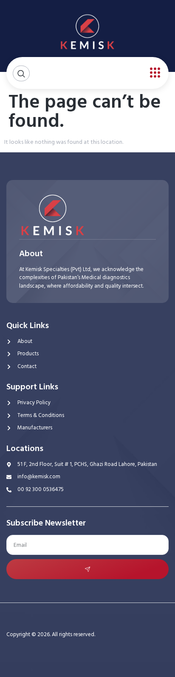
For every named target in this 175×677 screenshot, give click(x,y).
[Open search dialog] (21, 73)
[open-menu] (153, 73)
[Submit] (87, 569)
